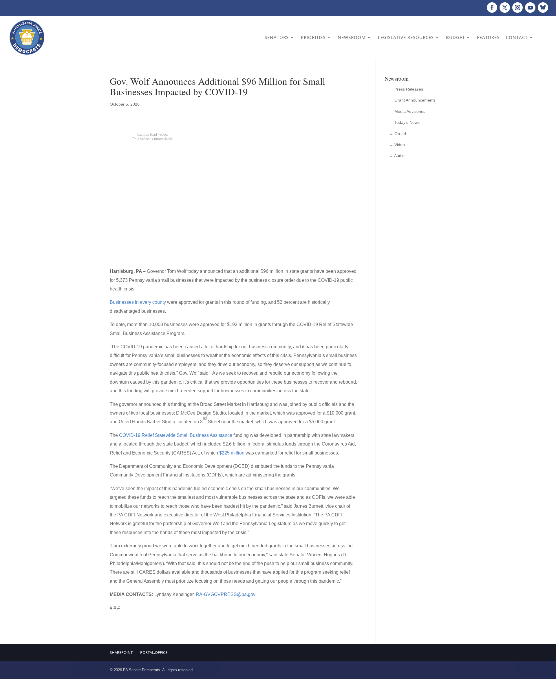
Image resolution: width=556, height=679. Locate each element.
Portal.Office (153, 652)
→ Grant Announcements (412, 100)
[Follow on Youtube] (530, 7)
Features (488, 37)
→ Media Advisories (407, 111)
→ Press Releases (406, 89)
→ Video (397, 144)
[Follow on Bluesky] (543, 7)
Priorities (313, 37)
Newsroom (352, 37)
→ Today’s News (404, 122)
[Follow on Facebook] (492, 7)
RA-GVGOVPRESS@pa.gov (225, 594)
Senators (277, 37)
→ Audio (397, 155)
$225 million (231, 452)
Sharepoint (121, 652)
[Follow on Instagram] (517, 7)
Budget (455, 37)
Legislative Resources (406, 37)
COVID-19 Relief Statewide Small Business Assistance (175, 435)
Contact (517, 37)
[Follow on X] (505, 7)
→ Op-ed (397, 133)
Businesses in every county (138, 302)
